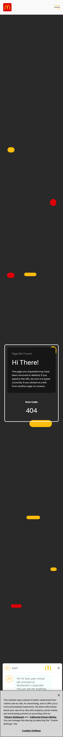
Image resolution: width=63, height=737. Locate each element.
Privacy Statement (14, 717)
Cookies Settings (31, 731)
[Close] (59, 695)
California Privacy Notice (43, 717)
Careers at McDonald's (7, 7)
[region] (31, 713)
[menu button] (56, 7)
